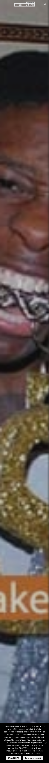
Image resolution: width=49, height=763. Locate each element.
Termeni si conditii (33, 758)
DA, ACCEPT (13, 758)
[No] (45, 743)
